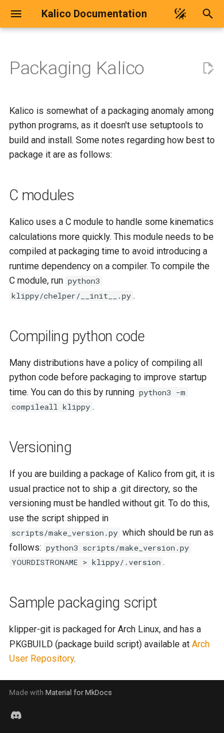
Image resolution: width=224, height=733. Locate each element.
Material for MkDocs (78, 692)
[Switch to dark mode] (180, 13)
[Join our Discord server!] (16, 714)
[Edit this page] (208, 68)
